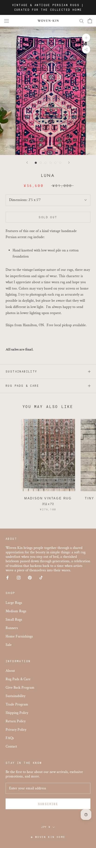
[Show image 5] (55, 163)
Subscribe (48, 804)
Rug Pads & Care (22, 385)
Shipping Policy (17, 712)
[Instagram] (19, 577)
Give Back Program (20, 687)
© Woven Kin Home (48, 837)
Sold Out (48, 217)
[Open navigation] (6, 21)
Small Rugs (14, 619)
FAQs (10, 738)
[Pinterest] (30, 577)
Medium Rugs (16, 611)
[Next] (69, 162)
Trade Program (17, 704)
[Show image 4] (50, 163)
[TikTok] (41, 577)
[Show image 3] (46, 163)
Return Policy (16, 721)
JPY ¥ (46, 827)
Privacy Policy (16, 729)
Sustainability (21, 371)
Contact (11, 746)
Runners (12, 628)
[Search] (81, 21)
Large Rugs (14, 602)
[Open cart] (90, 20)
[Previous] (27, 162)
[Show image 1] (36, 163)
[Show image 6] (60, 163)
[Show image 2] (41, 163)
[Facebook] (7, 577)
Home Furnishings (19, 636)
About (10, 670)
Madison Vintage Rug (48, 498)
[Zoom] (86, 38)
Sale (9, 644)
